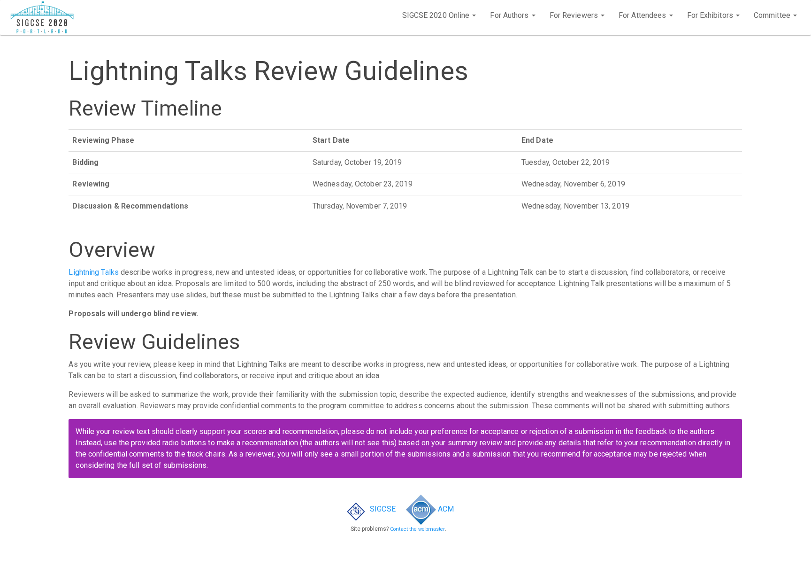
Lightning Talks (94, 272)
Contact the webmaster (417, 529)
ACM (445, 508)
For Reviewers (575, 15)
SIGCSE (382, 508)
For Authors (510, 15)
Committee (773, 15)
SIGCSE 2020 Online (437, 15)
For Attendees (643, 15)
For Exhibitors (711, 15)
